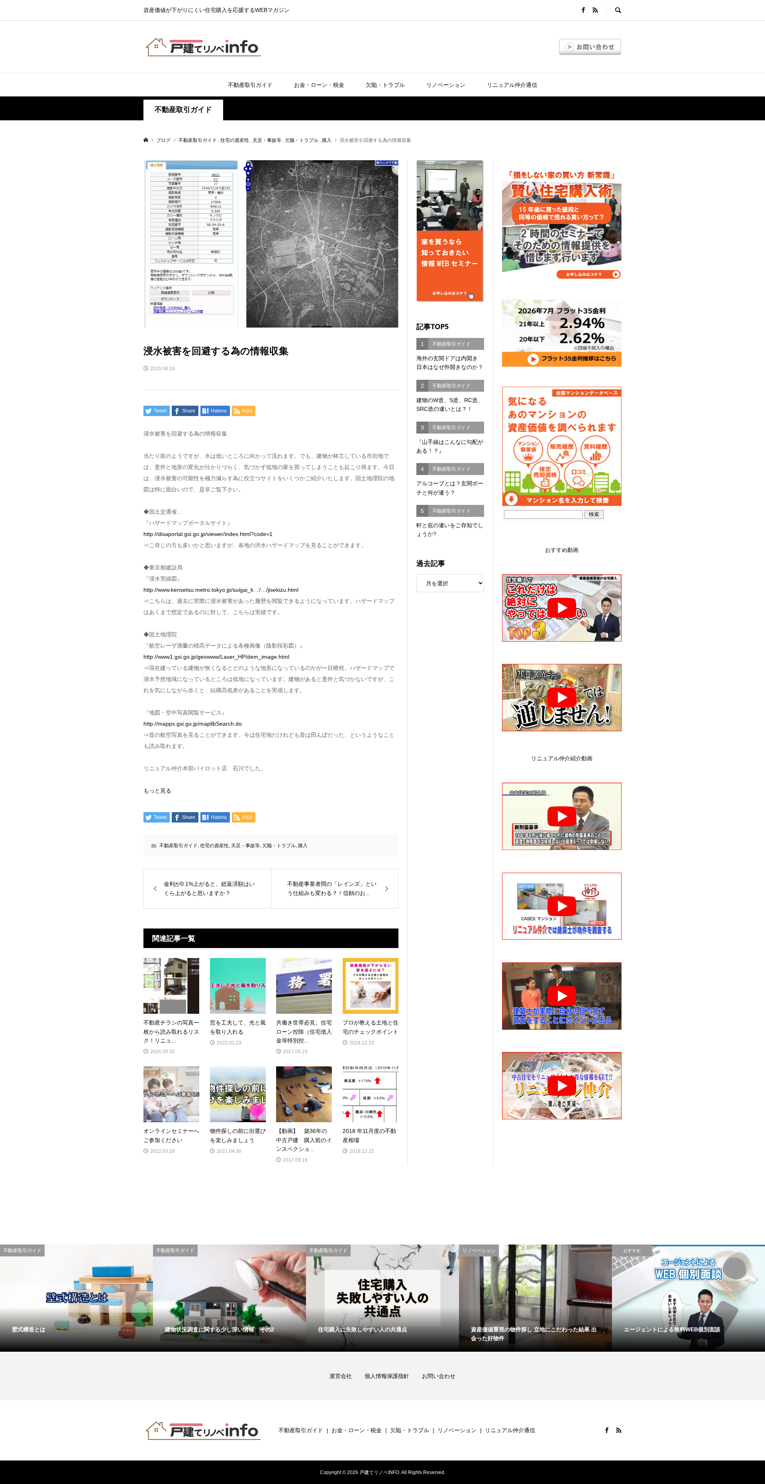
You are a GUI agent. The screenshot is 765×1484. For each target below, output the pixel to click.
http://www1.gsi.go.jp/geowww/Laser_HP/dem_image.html (216, 657)
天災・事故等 (245, 845)
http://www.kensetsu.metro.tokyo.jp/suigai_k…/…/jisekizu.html (220, 590)
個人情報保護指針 (392, 1376)
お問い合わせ (438, 1376)
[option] (76, 1298)
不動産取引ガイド (250, 85)
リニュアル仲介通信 (512, 85)
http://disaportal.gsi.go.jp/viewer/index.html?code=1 (208, 534)
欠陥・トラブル (385, 85)
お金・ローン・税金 (319, 85)
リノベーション (445, 85)
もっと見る (157, 790)
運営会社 (346, 1376)
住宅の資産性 (214, 845)
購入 (303, 845)
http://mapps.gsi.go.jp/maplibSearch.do (192, 723)
